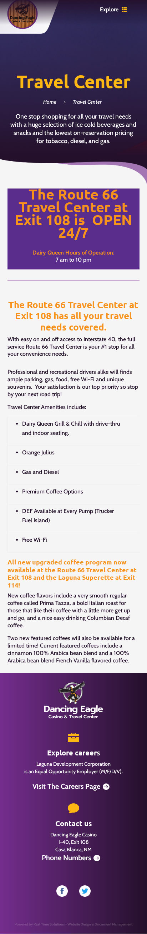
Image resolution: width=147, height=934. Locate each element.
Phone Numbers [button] (66, 857)
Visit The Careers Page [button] (66, 786)
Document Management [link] (113, 924)
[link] (22, 27)
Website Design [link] (79, 924)
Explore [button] (109, 9)
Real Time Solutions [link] (49, 924)
